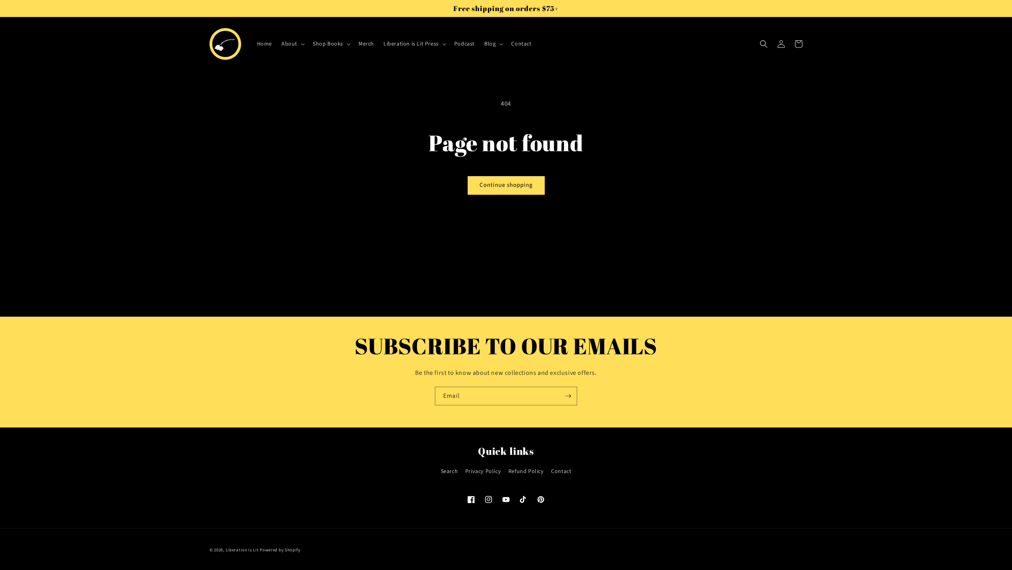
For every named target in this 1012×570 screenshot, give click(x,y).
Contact (561, 471)
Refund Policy (526, 471)
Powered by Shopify (280, 550)
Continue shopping (506, 185)
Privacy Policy (483, 471)
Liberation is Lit (242, 550)
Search (449, 471)
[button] (292, 44)
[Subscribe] (568, 396)
